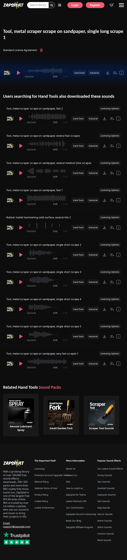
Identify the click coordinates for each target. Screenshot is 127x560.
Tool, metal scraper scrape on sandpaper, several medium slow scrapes (48, 163)
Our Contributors (75, 507)
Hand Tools (79, 72)
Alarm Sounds (104, 520)
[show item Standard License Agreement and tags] (121, 73)
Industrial (94, 72)
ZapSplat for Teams (76, 494)
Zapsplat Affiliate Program (79, 527)
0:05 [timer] (55, 176)
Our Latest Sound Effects (110, 468)
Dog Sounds (103, 507)
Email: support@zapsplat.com (16, 525)
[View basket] (111, 5)
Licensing (39, 468)
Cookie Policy (41, 501)
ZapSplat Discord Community (79, 514)
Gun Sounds (103, 481)
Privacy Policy (41, 494)
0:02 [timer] (55, 231)
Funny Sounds (104, 475)
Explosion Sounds (106, 494)
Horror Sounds (105, 514)
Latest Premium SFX (76, 501)
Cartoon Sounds (105, 533)
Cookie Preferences (44, 507)
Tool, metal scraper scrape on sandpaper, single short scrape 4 (43, 299)
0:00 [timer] (65, 76)
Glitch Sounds (104, 527)
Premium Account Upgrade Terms (48, 475)
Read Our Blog (73, 520)
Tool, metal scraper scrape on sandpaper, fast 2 (34, 108)
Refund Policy (42, 481)
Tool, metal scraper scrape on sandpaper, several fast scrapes (43, 135)
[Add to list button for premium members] (115, 73)
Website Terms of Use (46, 488)
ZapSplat (29, 76)
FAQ (68, 481)
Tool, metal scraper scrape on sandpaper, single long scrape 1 (63, 34)
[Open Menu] (121, 5)
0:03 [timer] (55, 76)
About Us (70, 468)
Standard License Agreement (20, 50)
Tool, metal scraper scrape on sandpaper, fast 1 (34, 190)
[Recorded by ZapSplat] (7, 73)
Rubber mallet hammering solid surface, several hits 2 (38, 217)
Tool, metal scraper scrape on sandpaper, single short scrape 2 (43, 244)
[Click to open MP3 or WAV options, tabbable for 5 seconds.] (107, 73)
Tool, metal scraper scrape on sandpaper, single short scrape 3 (43, 272)
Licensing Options (110, 108)
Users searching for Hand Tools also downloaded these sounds (58, 96)
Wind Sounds (104, 540)
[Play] (18, 73)
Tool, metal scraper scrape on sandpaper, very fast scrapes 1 (42, 353)
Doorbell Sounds (106, 488)
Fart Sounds (103, 501)
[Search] (52, 5)
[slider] (46, 71)
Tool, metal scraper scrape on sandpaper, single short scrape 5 (43, 326)
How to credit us (74, 488)
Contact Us (71, 475)
